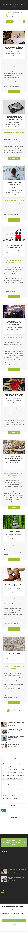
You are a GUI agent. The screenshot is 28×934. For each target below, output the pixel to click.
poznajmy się (11, 784)
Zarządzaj (14, 924)
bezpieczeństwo (17, 758)
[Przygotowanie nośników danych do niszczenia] (14, 37)
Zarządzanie (19, 203)
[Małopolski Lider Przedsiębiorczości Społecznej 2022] (14, 311)
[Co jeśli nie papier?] (14, 522)
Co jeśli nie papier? (14, 532)
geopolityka (5, 769)
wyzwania (14, 795)
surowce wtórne (6, 792)
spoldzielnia (10, 789)
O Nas (19, 840)
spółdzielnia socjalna (19, 789)
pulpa (4, 787)
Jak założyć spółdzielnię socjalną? (14, 585)
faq (20, 766)
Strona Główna (11, 840)
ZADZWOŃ (9, 21)
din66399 (22, 764)
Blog (24, 842)
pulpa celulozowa (10, 787)
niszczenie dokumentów (7, 778)
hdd (10, 769)
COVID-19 (16, 761)
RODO (19, 135)
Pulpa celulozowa (14, 653)
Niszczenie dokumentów (11, 200)
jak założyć (16, 769)
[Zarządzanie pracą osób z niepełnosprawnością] (14, 384)
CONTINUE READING (13, 92)
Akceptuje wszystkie (14, 920)
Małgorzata (19, 51)
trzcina (12, 792)
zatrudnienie (15, 798)
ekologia (15, 766)
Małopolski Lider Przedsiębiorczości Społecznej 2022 (14, 322)
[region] (14, 918)
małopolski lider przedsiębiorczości (16, 772)
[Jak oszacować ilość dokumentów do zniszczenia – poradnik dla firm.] (14, 173)
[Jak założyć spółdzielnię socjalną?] (14, 574)
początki (4, 784)
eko (10, 766)
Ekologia (10, 545)
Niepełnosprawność (12, 409)
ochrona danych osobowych (8, 781)
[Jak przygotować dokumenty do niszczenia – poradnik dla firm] (14, 447)
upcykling (18, 792)
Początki (18, 599)
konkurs (22, 769)
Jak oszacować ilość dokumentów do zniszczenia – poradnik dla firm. (14, 185)
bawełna (10, 758)
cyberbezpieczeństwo (7, 764)
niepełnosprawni (10, 775)
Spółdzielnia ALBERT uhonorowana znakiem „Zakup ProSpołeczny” (14, 245)
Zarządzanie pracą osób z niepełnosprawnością (14, 395)
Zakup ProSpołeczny (7, 798)
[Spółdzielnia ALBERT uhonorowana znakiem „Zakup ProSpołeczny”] (14, 234)
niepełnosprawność (20, 775)
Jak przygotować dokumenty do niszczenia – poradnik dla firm (14, 458)
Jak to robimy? (7, 842)
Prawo (16, 135)
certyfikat (10, 761)
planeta (22, 781)
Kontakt (14, 844)
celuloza (4, 761)
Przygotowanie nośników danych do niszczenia (14, 48)
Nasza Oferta (16, 842)
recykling (18, 787)
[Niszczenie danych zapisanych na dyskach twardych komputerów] (14, 107)
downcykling (5, 766)
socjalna (4, 789)
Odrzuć (14, 928)
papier (17, 781)
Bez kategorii (11, 260)
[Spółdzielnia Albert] (14, 14)
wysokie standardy (6, 795)
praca (17, 784)
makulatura (5, 772)
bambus (4, 758)
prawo (22, 784)
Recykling (17, 545)
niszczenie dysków (9, 62)
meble (4, 775)
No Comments (11, 53)
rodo (24, 787)
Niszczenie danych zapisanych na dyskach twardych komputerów (14, 117)
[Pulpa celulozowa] (14, 644)
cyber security (15, 764)
